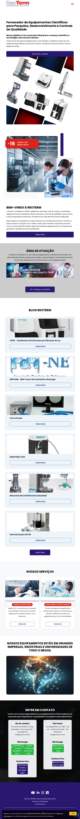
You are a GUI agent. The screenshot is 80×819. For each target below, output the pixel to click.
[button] (11, 273)
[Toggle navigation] (72, 4)
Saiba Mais (40, 234)
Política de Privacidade (40, 801)
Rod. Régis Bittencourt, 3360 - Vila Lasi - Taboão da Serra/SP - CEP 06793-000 (57, 729)
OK (73, 813)
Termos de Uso (40, 804)
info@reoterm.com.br (22, 735)
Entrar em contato (40, 54)
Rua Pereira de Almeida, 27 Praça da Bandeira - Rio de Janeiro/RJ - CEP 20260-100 (22, 729)
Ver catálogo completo (40, 289)
